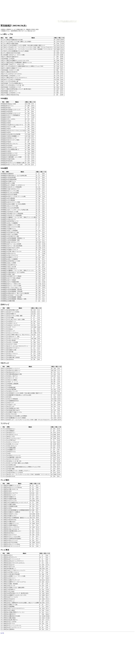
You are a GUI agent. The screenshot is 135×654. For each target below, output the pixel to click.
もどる (2, 633)
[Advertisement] (67, 10)
